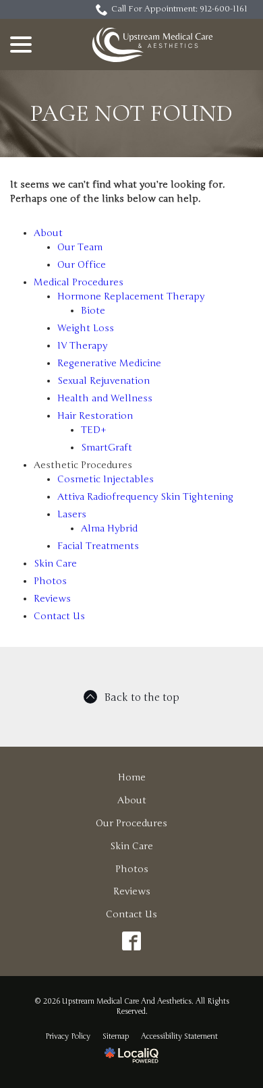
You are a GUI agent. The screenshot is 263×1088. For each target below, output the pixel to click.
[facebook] (131, 941)
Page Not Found (131, 114)
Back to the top (141, 697)
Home (132, 777)
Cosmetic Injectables (105, 479)
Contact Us (59, 616)
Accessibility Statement (179, 1036)
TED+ (94, 430)
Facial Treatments (98, 546)
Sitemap (116, 1036)
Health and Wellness (104, 398)
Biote (93, 310)
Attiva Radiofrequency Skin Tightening (145, 497)
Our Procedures (131, 823)
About (48, 233)
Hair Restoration (95, 416)
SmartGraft (106, 447)
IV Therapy (82, 345)
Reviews (52, 598)
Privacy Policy (67, 1036)
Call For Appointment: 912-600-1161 (179, 9)
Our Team (80, 247)
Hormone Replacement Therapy (130, 296)
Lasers (71, 514)
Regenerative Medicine (109, 363)
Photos (50, 581)
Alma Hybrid (109, 528)
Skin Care (55, 563)
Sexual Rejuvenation (103, 380)
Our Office (81, 264)
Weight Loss (85, 328)
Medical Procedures (78, 282)
